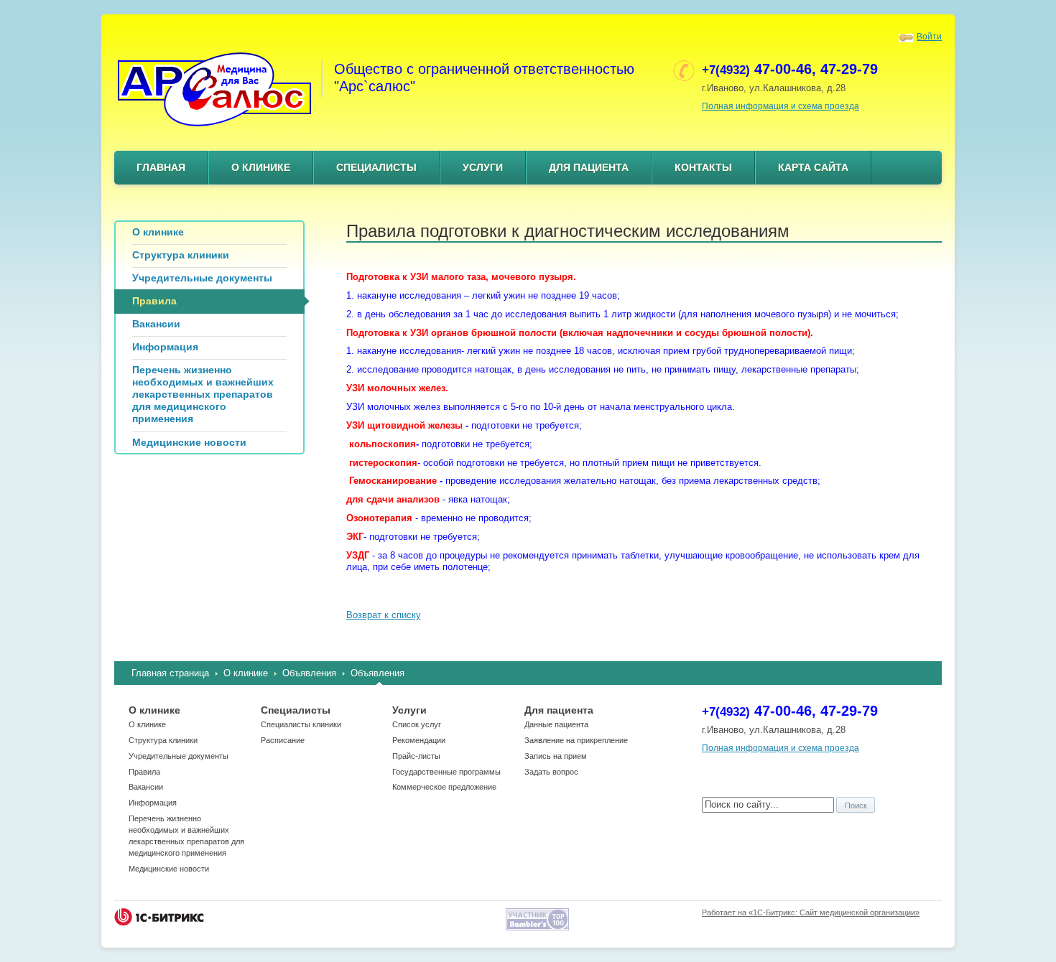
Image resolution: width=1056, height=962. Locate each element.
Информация (153, 802)
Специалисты (376, 167)
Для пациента (589, 167)
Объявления (309, 673)
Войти (929, 37)
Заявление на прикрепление (576, 740)
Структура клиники (163, 740)
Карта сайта (813, 167)
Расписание (283, 740)
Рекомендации (418, 740)
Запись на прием (555, 756)
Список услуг (416, 724)
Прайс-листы (416, 756)
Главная (160, 167)
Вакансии (146, 787)
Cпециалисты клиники (301, 724)
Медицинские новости (169, 868)
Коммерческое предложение (444, 787)
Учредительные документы (178, 756)
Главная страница (170, 673)
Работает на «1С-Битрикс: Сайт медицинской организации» (811, 912)
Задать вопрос (551, 771)
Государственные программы (446, 771)
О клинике (260, 167)
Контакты (703, 167)
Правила (144, 771)
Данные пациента (556, 724)
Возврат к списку (383, 615)
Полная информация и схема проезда (780, 106)
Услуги (483, 167)
